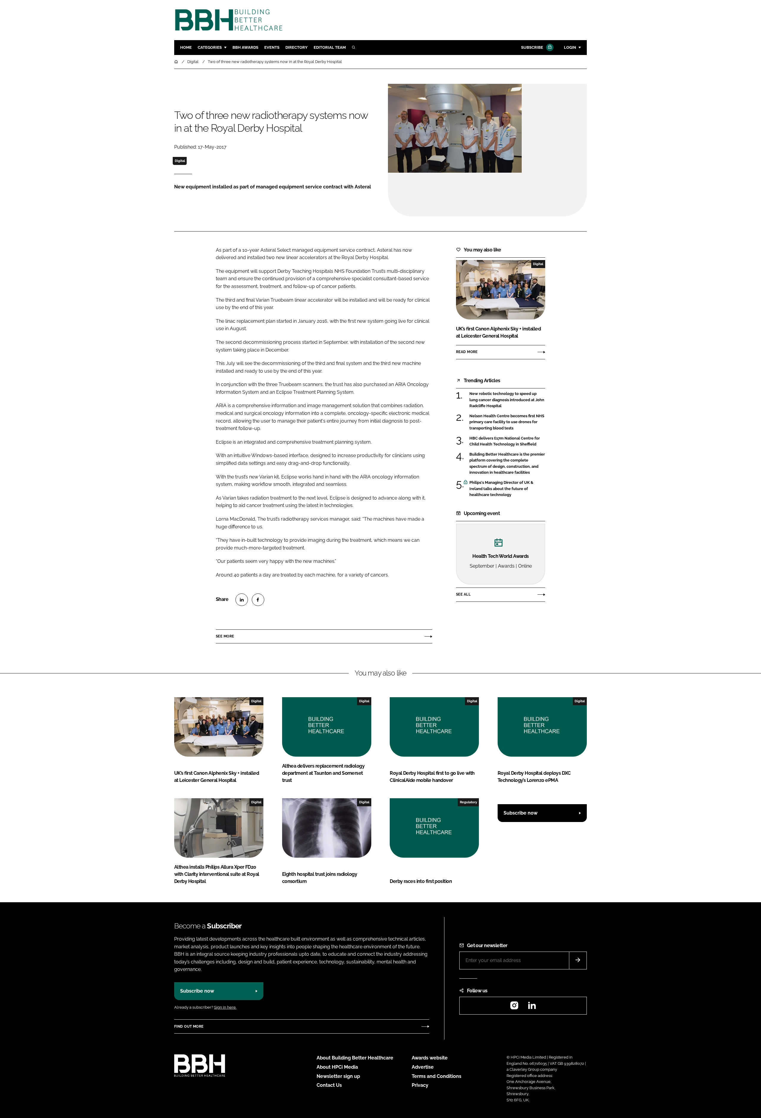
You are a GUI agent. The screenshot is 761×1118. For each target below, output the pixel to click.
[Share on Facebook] (258, 599)
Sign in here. (225, 1007)
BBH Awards (245, 47)
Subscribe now (520, 813)
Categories (210, 47)
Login (570, 47)
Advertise (423, 1067)
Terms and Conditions (436, 1076)
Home (186, 47)
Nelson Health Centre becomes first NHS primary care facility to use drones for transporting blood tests (507, 422)
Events (271, 47)
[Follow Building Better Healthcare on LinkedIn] (532, 1007)
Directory (296, 47)
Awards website (430, 1058)
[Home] (176, 61)
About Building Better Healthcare (355, 1058)
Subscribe (532, 47)
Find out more (188, 1026)
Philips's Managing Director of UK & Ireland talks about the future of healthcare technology (507, 489)
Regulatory (468, 802)
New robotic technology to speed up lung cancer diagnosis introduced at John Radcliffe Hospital (507, 400)
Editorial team (330, 47)
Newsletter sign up (338, 1076)
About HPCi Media (337, 1067)
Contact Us (329, 1085)
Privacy (420, 1085)
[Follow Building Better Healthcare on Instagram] (514, 1007)
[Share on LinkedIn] (241, 599)
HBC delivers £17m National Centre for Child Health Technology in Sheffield (507, 441)
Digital (180, 161)
